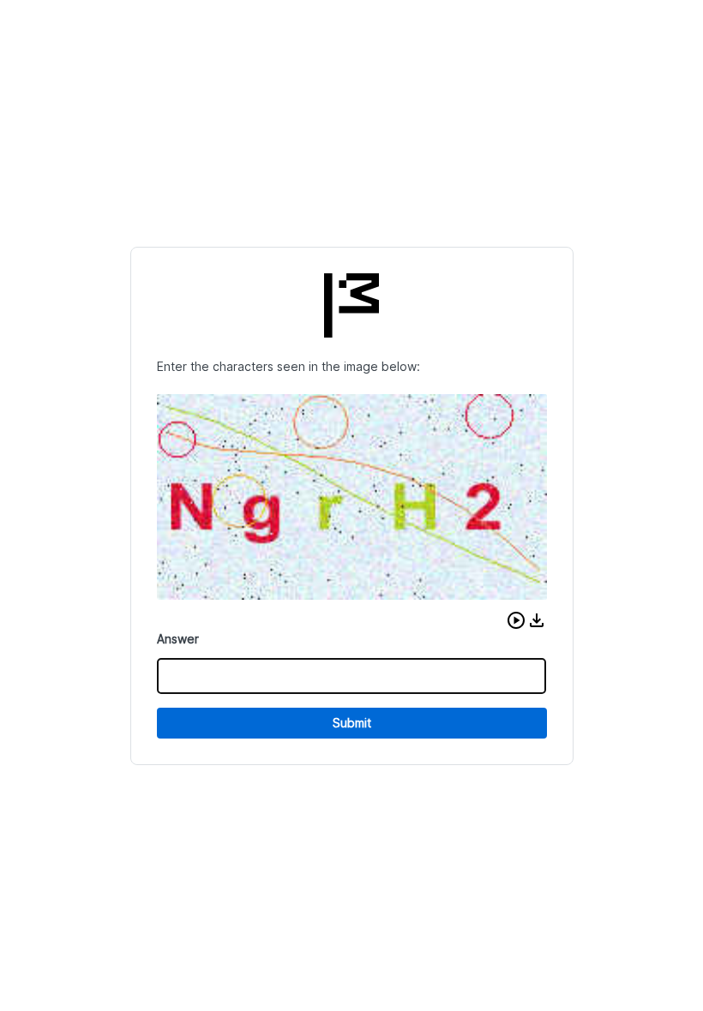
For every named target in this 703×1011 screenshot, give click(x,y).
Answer (178, 638)
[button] (516, 620)
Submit (352, 722)
